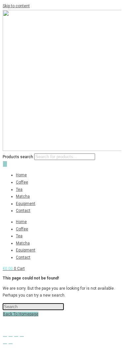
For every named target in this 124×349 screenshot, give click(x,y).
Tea (19, 189)
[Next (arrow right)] (10, 343)
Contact (23, 210)
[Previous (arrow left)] (5, 343)
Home (21, 175)
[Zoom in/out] (5, 336)
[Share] (16, 336)
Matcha (23, 196)
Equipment (25, 203)
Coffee (22, 182)
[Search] (5, 164)
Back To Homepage (20, 314)
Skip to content (16, 6)
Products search (18, 157)
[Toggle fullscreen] (10, 336)
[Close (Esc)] (22, 336)
